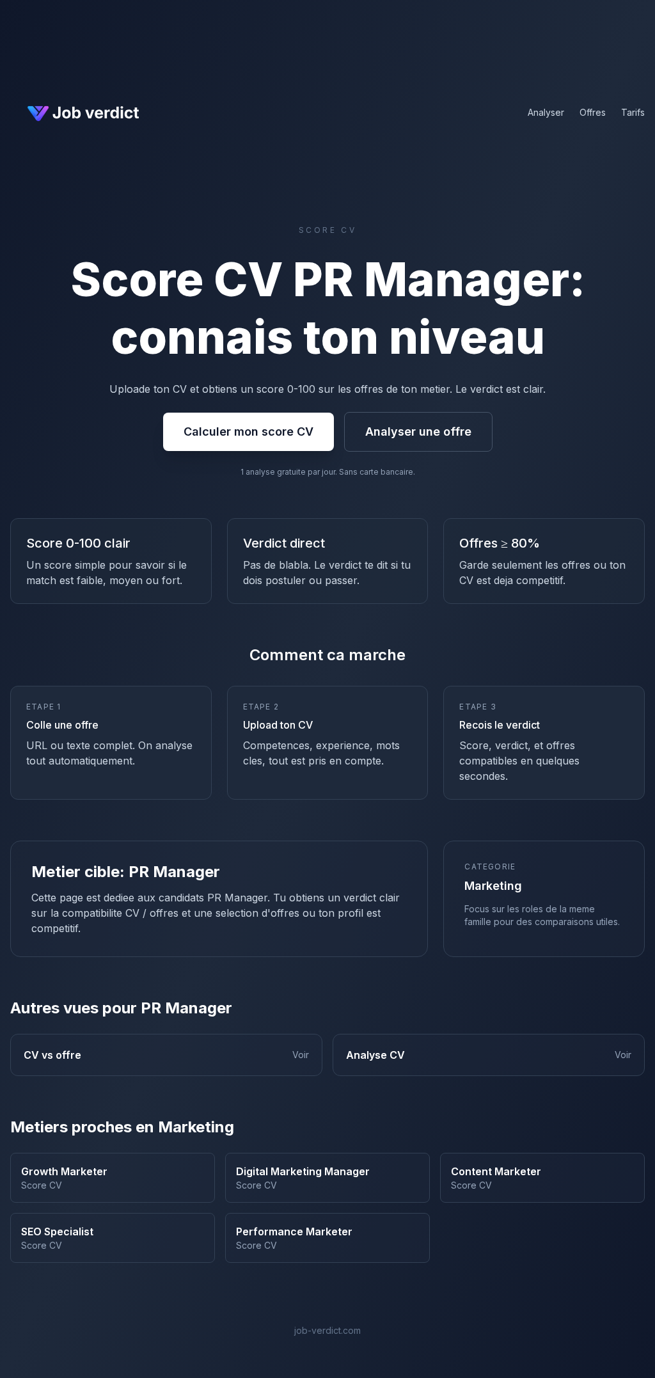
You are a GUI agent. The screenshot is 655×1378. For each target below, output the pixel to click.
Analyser (546, 112)
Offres (593, 112)
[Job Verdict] (82, 112)
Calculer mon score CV (248, 431)
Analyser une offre (418, 431)
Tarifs (633, 112)
